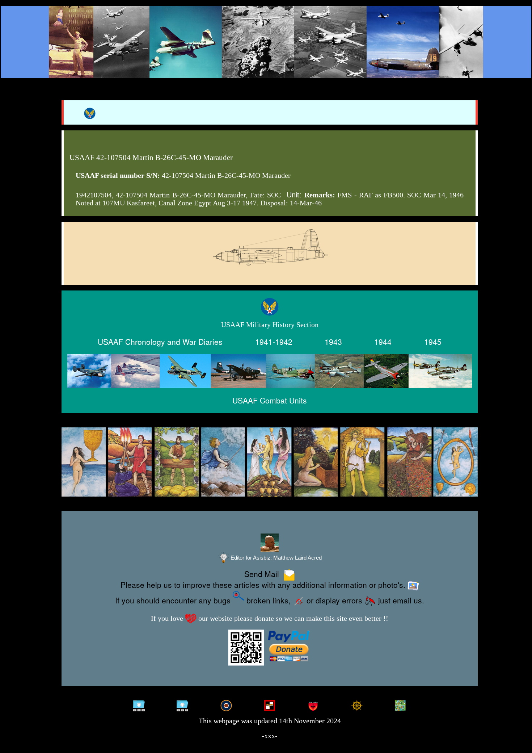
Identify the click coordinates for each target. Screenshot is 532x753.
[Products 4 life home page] (400, 704)
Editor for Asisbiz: (275, 558)
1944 (383, 341)
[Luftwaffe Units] (269, 704)
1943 (333, 341)
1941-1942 (273, 341)
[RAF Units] (226, 704)
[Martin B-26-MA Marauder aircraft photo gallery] (269, 265)
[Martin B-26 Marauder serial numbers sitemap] (139, 704)
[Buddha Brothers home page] (356, 704)
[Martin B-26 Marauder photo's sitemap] (182, 704)
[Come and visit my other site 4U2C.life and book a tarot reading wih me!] (270, 462)
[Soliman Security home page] (313, 704)
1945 (433, 341)
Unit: (294, 195)
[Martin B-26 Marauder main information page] (266, 42)
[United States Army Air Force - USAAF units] (269, 371)
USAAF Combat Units (269, 400)
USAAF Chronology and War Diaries (160, 341)
